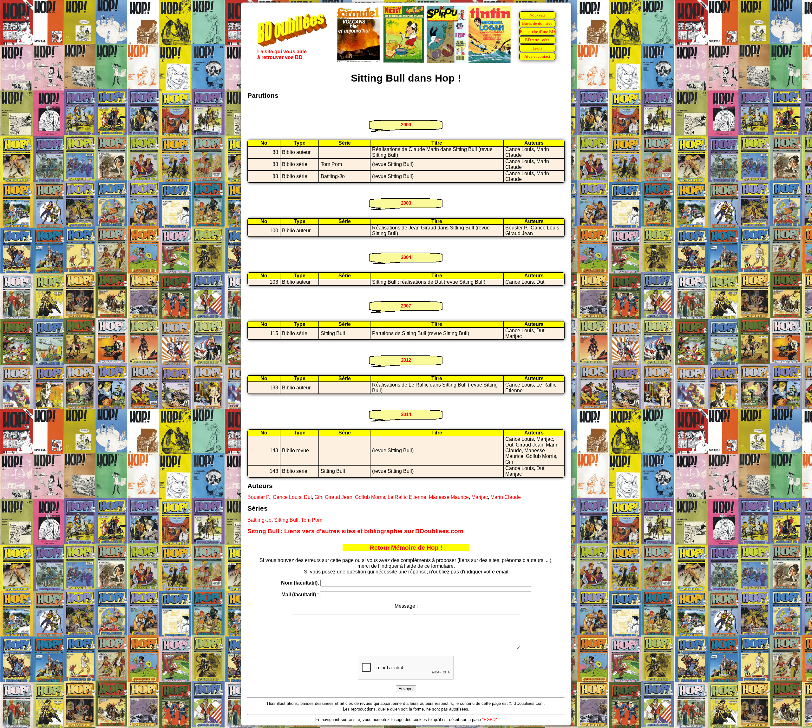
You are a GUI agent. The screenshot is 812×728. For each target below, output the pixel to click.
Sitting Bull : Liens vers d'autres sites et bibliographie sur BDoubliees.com (355, 531)
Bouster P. (258, 497)
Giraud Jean (338, 497)
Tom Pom (311, 520)
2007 (406, 305)
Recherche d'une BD (537, 31)
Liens (537, 48)
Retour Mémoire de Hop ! (406, 547)
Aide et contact (537, 56)
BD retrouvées (537, 39)
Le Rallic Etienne (407, 497)
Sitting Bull (286, 520)
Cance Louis (287, 497)
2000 (406, 124)
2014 (406, 414)
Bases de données (537, 23)
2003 (406, 203)
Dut (308, 497)
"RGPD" (489, 719)
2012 (406, 360)
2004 (406, 257)
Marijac (479, 497)
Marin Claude (505, 497)
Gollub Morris (370, 497)
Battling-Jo (259, 520)
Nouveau (537, 15)
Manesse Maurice (449, 497)
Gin (318, 497)
